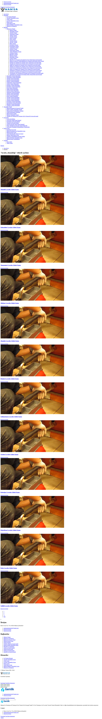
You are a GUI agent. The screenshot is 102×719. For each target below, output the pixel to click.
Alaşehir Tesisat (13, 37)
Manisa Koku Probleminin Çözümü (15, 111)
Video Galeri (10, 143)
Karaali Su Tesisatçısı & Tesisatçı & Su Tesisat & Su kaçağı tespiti (25, 71)
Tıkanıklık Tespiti (8, 106)
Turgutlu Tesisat (13, 41)
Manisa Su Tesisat (11, 28)
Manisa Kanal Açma (11, 132)
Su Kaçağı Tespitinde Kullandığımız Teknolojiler (18, 127)
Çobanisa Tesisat (13, 53)
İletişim (2, 145)
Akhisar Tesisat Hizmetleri (13, 93)
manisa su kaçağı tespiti (9, 648)
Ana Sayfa (6, 14)
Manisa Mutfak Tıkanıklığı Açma (14, 24)
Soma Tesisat (13, 39)
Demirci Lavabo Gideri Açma (10, 379)
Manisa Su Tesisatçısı (12, 26)
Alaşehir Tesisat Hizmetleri (13, 80)
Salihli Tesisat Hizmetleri (12, 89)
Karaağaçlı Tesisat (14, 45)
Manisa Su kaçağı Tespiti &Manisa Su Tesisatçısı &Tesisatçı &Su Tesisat (27, 61)
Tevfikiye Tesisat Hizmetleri (13, 105)
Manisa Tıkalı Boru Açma (13, 135)
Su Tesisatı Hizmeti (11, 16)
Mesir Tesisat (13, 43)
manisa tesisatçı (7, 642)
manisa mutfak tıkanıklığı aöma (11, 645)
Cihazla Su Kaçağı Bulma (13, 123)
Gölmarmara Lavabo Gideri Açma (11, 416)
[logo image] (7, 691)
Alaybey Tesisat (13, 42)
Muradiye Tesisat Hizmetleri (13, 104)
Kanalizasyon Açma (11, 129)
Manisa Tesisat (13, 30)
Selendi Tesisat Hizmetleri (13, 94)
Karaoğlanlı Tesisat (14, 46)
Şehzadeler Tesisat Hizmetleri (13, 76)
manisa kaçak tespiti (8, 649)
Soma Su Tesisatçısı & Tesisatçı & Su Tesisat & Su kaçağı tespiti (25, 69)
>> (4, 615)
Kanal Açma (6, 128)
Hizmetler (6, 15)
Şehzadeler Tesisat (14, 31)
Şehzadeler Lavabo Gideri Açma (10, 227)
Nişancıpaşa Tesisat (14, 50)
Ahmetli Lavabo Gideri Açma (10, 189)
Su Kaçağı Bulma (11, 119)
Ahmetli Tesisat (13, 32)
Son (4, 616)
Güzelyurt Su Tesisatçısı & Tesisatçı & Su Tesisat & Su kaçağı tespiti (26, 67)
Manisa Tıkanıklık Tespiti (13, 115)
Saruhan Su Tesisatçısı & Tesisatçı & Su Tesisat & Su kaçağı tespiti (25, 62)
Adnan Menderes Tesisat (15, 51)
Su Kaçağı (6, 117)
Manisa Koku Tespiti (11, 113)
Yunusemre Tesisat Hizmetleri (14, 77)
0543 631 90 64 (7, 1)
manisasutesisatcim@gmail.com (11, 3)
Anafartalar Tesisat (14, 47)
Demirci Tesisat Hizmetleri (13, 81)
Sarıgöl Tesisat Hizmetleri (13, 90)
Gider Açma (9, 19)
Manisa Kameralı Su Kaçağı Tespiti (15, 108)
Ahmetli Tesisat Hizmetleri (13, 78)
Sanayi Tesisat (13, 38)
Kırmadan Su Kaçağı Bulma (13, 121)
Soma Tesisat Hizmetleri (12, 96)
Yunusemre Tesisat (14, 34)
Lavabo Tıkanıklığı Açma (13, 20)
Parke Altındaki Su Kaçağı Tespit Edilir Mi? (17, 125)
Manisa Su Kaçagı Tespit (9, 639)
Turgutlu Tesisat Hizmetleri (13, 97)
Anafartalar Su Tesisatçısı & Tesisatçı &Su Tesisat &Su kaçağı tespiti (26, 74)
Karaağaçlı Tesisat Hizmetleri (13, 101)
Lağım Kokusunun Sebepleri (13, 112)
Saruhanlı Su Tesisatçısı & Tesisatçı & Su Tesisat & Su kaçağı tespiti (26, 70)
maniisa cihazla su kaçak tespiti (11, 643)
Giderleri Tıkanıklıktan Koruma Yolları (16, 136)
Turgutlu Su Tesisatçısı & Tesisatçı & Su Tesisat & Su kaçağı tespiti (25, 63)
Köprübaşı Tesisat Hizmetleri (13, 86)
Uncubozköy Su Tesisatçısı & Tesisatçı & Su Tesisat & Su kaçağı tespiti (26, 73)
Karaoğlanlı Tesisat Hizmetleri (14, 102)
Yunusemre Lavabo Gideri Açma (11, 265)
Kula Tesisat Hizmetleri (12, 88)
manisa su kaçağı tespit (9, 650)
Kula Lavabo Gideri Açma (9, 568)
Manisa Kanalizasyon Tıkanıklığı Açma (16, 131)
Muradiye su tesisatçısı (9, 646)
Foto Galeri (9, 141)
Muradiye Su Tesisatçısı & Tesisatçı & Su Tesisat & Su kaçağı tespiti (26, 59)
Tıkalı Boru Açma (11, 23)
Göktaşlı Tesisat (13, 49)
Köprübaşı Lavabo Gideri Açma (10, 530)
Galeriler (6, 140)
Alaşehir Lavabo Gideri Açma (10, 341)
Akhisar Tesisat (13, 35)
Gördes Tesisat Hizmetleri (13, 84)
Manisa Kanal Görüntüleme (13, 139)
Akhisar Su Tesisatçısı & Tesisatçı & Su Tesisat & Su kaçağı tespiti (25, 66)
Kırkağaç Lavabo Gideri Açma (10, 492)
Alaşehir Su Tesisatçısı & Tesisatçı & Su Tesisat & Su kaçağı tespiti (22, 116)
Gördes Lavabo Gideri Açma (9, 454)
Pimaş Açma (9, 22)
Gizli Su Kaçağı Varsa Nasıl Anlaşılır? (16, 124)
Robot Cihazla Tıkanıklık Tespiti (14, 109)
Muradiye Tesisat (14, 54)
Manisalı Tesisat (13, 55)
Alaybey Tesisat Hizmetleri (13, 98)
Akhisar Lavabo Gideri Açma (10, 303)
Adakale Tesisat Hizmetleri (13, 100)
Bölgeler (6, 27)
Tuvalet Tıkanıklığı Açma (13, 18)
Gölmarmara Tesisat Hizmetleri (14, 82)
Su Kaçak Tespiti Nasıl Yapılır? (14, 120)
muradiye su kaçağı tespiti (10, 652)
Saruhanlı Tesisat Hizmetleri (13, 92)
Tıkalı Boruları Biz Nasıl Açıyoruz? (15, 133)
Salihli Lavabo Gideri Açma (9, 606)
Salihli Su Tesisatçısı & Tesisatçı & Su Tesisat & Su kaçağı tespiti (25, 65)
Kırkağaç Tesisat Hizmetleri (13, 85)
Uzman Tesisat (13, 58)
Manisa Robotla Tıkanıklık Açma (14, 137)
